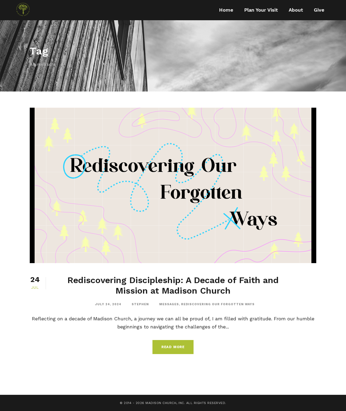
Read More (173, 347)
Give (319, 10)
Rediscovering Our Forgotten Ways (218, 304)
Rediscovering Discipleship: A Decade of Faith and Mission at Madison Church (173, 285)
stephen (140, 304)
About (296, 10)
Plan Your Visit (261, 10)
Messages (169, 304)
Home (226, 10)
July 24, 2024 (108, 304)
